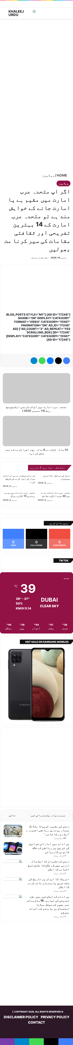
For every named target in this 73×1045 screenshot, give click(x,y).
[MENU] (66, 14)
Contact (36, 1022)
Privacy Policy (55, 1017)
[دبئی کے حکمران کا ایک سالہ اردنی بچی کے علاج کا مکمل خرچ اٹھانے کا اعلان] (13, 866)
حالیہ (11, 815)
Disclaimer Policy (21, 1017)
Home (62, 175)
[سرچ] (6, 14)
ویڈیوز (48, 175)
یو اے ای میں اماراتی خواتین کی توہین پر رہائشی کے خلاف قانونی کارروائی (49, 848)
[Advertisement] (36, 58)
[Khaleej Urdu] (22, 13)
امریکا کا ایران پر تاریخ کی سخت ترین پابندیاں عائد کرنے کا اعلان (48, 883)
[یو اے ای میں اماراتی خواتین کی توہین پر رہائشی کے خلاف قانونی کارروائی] (13, 848)
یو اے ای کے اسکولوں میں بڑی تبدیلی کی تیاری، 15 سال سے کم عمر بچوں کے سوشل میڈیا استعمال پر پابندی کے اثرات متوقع (47, 904)
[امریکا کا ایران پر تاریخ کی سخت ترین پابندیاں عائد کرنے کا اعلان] (13, 883)
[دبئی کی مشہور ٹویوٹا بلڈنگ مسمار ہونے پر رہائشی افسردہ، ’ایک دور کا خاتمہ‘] (13, 831)
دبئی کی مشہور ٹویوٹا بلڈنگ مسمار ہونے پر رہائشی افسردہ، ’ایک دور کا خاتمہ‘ (47, 830)
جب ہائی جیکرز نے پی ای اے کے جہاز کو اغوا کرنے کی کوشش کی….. (19, 478)
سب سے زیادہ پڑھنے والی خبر (48, 815)
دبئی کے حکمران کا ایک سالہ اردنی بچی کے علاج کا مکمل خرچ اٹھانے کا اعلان (48, 865)
